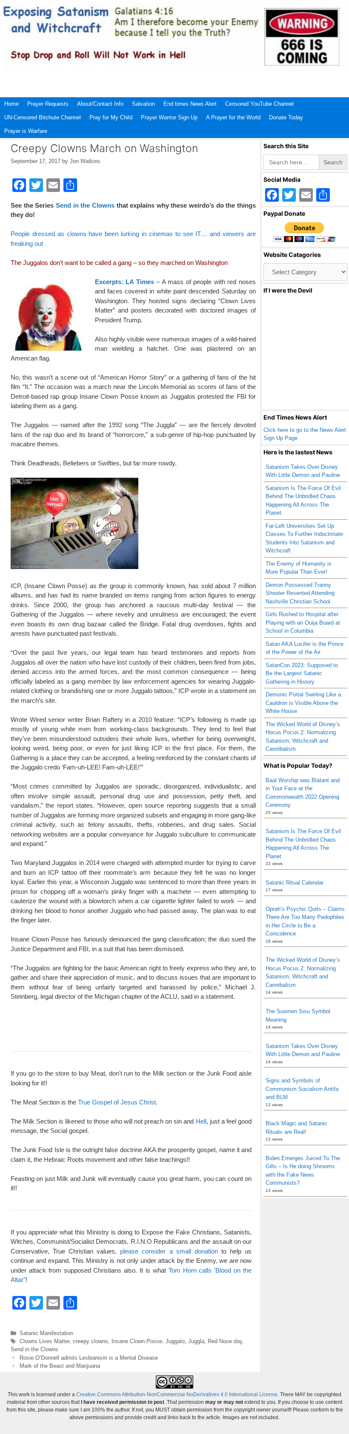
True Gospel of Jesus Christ (117, 1102)
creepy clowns (90, 1341)
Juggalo (175, 1341)
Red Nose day (225, 1341)
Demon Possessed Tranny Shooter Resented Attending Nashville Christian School (300, 593)
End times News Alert (190, 104)
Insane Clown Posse (137, 1341)
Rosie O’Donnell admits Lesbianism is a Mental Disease (89, 1358)
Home (11, 104)
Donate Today (286, 117)
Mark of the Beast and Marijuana (60, 1366)
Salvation (143, 104)
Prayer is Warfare (25, 131)
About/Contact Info (100, 104)
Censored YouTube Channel (259, 104)
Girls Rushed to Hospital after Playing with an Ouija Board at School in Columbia (303, 622)
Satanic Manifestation (46, 1333)
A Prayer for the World (233, 117)
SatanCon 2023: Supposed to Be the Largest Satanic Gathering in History (302, 673)
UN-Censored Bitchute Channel (42, 117)
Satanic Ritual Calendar (294, 882)
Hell (201, 1121)
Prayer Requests (48, 104)
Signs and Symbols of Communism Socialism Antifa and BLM (302, 1088)
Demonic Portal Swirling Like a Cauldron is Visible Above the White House (303, 702)
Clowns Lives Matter (44, 1341)
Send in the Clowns (85, 205)
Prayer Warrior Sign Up (169, 117)
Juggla (196, 1341)
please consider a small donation (168, 1251)
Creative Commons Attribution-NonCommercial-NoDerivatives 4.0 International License (176, 1394)
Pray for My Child (110, 117)
